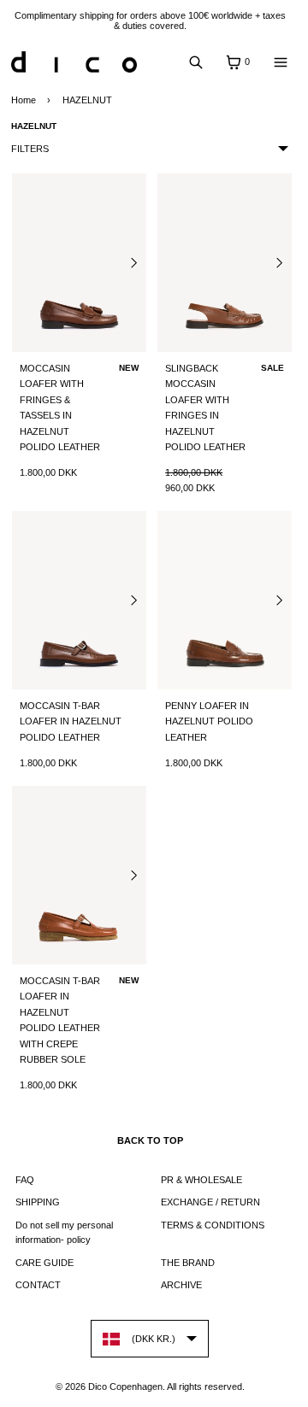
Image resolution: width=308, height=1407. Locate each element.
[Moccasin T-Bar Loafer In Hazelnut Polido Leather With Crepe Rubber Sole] (79, 875)
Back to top (150, 1140)
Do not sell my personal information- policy (64, 1233)
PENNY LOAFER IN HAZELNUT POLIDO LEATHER (209, 721)
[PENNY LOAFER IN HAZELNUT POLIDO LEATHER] (224, 600)
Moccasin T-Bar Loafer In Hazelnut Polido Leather (70, 721)
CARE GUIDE (44, 1263)
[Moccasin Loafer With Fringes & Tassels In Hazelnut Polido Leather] (79, 262)
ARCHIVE (181, 1285)
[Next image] (133, 262)
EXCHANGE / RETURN (210, 1202)
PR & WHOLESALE (201, 1180)
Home (23, 100)
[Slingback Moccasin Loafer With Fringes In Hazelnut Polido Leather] (224, 262)
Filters (30, 149)
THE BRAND (188, 1263)
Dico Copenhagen (125, 1386)
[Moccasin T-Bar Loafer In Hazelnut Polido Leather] (79, 600)
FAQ (24, 1180)
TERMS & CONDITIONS (212, 1225)
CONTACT (38, 1285)
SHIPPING (37, 1202)
